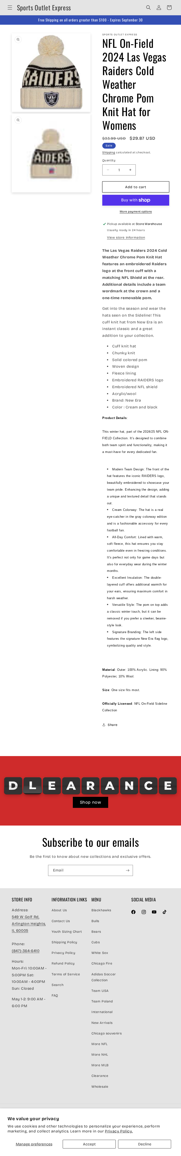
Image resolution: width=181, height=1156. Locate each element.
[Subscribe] (127, 870)
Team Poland (102, 1001)
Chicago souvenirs (106, 1033)
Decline (144, 1144)
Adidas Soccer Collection (103, 977)
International (102, 1012)
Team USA (100, 991)
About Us (59, 910)
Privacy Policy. (119, 1131)
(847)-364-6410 (25, 950)
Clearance (99, 1076)
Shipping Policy (64, 942)
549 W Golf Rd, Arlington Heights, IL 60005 (29, 924)
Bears (96, 932)
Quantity (108, 160)
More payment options (136, 211)
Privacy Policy (63, 953)
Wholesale (99, 1087)
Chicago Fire (101, 963)
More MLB (100, 1065)
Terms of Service (66, 974)
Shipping (108, 152)
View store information (126, 238)
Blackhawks (101, 910)
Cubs (95, 942)
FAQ (55, 995)
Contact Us (61, 921)
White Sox (99, 953)
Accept (89, 1144)
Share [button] (113, 725)
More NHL (99, 1055)
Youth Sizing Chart (67, 932)
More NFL (99, 1044)
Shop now (90, 802)
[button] (10, 7)
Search (58, 985)
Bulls (95, 921)
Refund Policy (63, 963)
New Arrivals (101, 1023)
